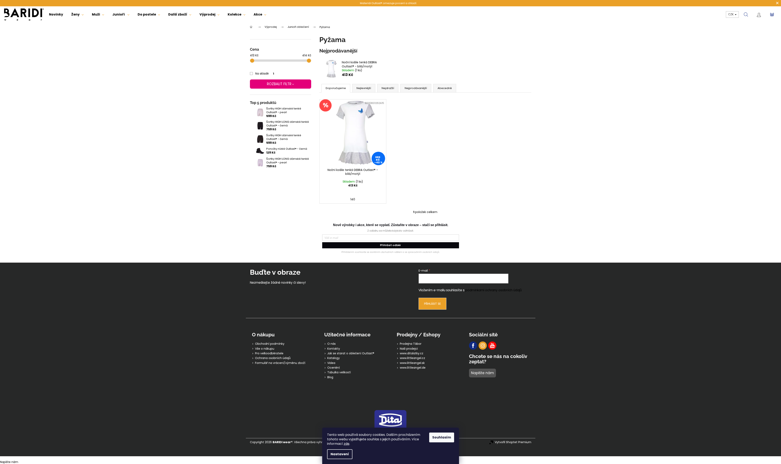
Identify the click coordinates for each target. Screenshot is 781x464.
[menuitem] (56, 14)
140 (352, 199)
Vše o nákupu (264, 349)
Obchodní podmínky (269, 344)
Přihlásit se (432, 304)
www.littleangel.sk (412, 363)
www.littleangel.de (413, 368)
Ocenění (333, 368)
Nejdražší (388, 88)
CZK (731, 14)
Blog (330, 377)
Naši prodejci (409, 349)
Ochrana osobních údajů (273, 358)
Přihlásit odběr (390, 245)
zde (346, 443)
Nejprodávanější (416, 88)
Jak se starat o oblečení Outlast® (350, 353)
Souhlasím (441, 437)
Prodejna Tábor (410, 344)
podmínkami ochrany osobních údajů (493, 290)
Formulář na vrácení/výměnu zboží (280, 363)
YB (492, 345)
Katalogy (333, 358)
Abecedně (445, 88)
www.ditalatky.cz (411, 353)
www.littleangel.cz (412, 358)
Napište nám (482, 372)
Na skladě (264, 73)
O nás (331, 344)
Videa (331, 363)
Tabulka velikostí (339, 372)
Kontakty (333, 349)
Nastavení (340, 454)
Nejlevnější (364, 88)
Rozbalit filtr (279, 83)
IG (483, 345)
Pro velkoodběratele (269, 353)
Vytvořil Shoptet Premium (513, 442)
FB (473, 345)
